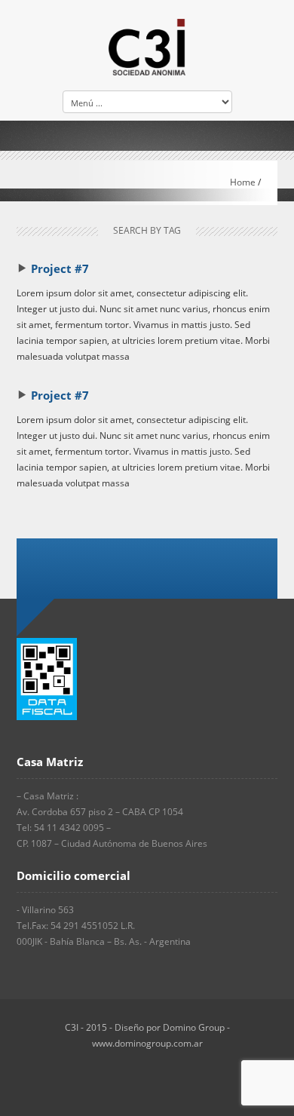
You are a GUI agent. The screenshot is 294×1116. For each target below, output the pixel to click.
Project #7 (60, 268)
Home (243, 182)
